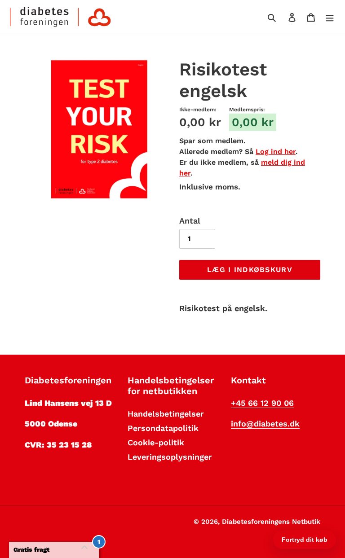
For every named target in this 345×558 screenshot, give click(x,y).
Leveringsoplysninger (170, 456)
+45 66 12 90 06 (262, 403)
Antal (189, 220)
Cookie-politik (156, 442)
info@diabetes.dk (265, 423)
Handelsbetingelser (166, 413)
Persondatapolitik (163, 428)
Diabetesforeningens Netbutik (271, 522)
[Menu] (329, 16)
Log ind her (276, 151)
